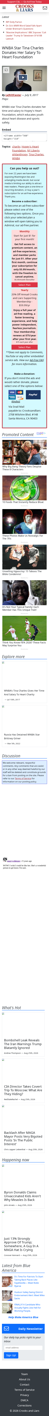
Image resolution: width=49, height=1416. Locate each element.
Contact (24, 1384)
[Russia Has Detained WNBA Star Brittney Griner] (24, 717)
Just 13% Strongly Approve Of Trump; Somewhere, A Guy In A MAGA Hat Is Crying (21, 1244)
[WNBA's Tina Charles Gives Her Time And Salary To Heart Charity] (24, 674)
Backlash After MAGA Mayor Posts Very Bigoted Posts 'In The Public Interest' (23, 1138)
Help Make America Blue (23, 1317)
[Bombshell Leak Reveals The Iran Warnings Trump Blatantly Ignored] (23, 1024)
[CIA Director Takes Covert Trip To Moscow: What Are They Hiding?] (23, 1071)
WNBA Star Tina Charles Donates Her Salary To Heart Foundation (23, 52)
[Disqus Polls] (24, 820)
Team (24, 1374)
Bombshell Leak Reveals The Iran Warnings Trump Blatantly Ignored (23, 1044)
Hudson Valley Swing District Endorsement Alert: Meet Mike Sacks (29, 1295)
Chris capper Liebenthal (14, 1149)
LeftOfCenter (13, 95)
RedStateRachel (11, 1099)
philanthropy (19, 154)
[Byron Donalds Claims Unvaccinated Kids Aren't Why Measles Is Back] (23, 1176)
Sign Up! (11, 1355)
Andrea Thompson (12, 1053)
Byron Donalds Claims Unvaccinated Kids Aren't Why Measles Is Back (22, 1196)
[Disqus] (24, 889)
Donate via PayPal (33, 395)
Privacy (24, 1395)
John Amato (9, 1205)
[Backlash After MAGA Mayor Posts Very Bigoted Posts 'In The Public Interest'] (23, 1117)
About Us (24, 1379)
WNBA (16, 158)
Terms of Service (23, 778)
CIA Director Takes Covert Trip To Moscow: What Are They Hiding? (23, 1090)
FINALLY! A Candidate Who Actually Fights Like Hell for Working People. (27, 1307)
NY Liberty (33, 150)
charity (16, 146)
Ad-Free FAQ (37, 360)
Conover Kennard (12, 1255)
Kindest (15, 401)
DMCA (24, 1400)
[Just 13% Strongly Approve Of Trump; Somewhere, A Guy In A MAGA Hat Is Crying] (23, 1223)
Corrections (25, 1405)
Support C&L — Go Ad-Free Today (24, 1)
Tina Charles (36, 154)
